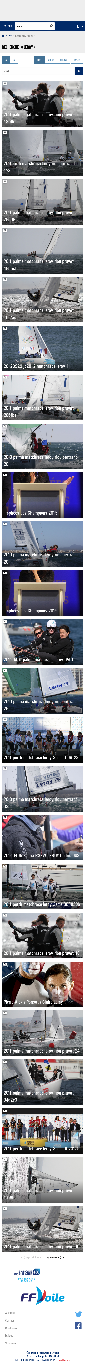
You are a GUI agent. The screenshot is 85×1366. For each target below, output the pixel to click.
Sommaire (10, 1343)
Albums (63, 60)
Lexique (9, 1335)
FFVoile (64, 10)
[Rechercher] (51, 26)
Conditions (11, 1328)
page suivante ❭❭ (55, 1257)
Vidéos (51, 60)
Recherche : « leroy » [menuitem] (25, 35)
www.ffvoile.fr (63, 1360)
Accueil (8, 35)
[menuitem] (78, 26)
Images (77, 60)
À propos (10, 1313)
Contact (9, 1320)
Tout (39, 60)
